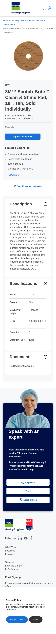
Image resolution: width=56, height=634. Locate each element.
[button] (51, 503)
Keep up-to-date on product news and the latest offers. (29, 585)
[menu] (6, 8)
